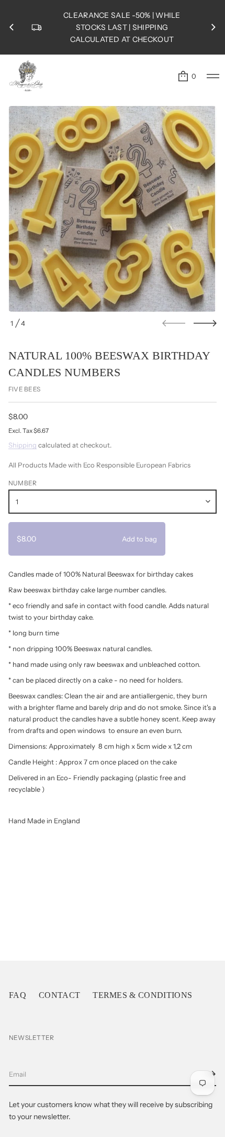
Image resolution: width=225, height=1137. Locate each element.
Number (22, 483)
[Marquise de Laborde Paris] (26, 76)
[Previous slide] (11, 27)
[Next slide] (205, 323)
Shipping (22, 445)
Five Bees (24, 389)
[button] (186, 76)
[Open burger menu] (213, 76)
